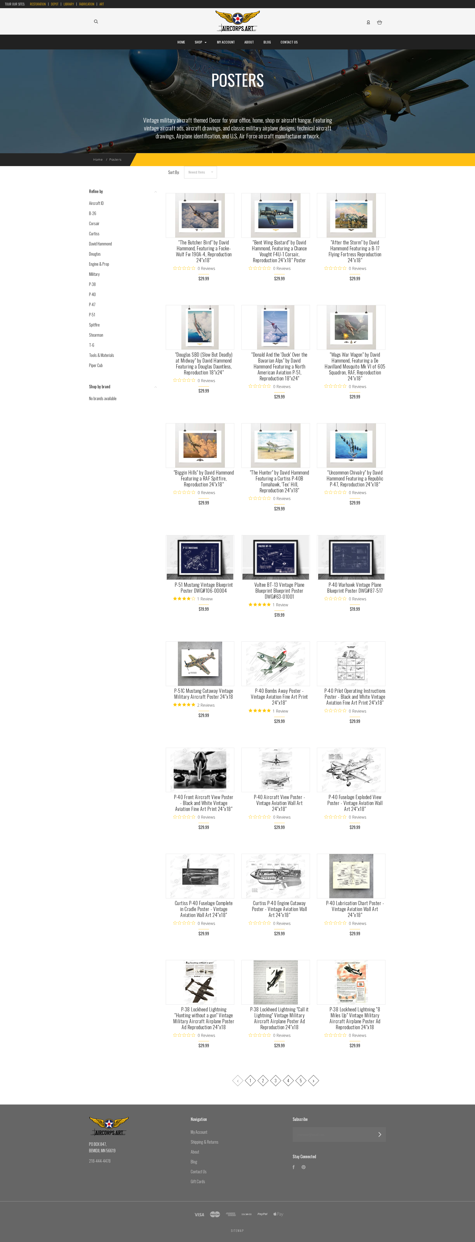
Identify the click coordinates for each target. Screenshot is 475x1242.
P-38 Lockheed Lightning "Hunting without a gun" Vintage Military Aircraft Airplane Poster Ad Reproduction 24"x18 (204, 1018)
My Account (226, 41)
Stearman (96, 335)
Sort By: (173, 172)
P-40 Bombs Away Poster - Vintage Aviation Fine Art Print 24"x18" (279, 696)
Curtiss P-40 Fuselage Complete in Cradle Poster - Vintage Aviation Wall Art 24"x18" (204, 908)
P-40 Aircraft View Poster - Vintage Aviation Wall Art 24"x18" (279, 802)
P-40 (92, 294)
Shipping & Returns (204, 1142)
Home (181, 41)
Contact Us (289, 41)
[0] (379, 22)
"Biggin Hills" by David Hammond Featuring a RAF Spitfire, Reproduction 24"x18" (204, 478)
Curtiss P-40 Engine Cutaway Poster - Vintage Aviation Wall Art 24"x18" (279, 908)
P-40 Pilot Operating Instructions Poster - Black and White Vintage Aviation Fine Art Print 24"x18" (355, 696)
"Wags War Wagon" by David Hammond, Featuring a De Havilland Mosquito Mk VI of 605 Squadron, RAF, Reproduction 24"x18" (355, 366)
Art (101, 3)
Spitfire (94, 325)
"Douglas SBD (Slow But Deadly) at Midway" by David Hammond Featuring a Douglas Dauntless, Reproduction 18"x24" (204, 363)
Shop (199, 41)
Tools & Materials (101, 355)
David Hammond (100, 244)
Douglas (95, 254)
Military (94, 274)
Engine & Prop (99, 264)
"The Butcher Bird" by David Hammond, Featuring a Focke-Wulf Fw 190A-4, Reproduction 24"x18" (204, 251)
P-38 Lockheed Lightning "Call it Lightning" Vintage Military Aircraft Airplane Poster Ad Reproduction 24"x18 (279, 1018)
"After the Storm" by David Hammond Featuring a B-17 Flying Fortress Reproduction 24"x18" (355, 251)
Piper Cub (96, 365)
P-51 (92, 315)
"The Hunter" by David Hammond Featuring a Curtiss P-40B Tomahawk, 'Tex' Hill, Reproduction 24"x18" (279, 481)
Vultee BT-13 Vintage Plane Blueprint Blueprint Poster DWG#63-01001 (279, 590)
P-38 (92, 284)
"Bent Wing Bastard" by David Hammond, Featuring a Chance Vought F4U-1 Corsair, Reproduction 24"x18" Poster (279, 251)
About (249, 41)
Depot (54, 3)
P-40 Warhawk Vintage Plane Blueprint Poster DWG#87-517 (355, 587)
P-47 (92, 304)
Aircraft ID (96, 203)
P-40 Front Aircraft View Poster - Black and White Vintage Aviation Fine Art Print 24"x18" (204, 802)
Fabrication (86, 3)
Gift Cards (198, 1181)
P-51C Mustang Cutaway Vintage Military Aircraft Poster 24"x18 (203, 693)
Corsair (94, 223)
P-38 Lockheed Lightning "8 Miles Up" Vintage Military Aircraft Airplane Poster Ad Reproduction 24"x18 (355, 1018)
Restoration (38, 3)
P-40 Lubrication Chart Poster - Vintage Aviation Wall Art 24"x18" (355, 908)
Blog (267, 41)
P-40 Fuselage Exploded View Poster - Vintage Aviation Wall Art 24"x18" (354, 802)
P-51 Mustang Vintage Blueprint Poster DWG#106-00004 (204, 587)
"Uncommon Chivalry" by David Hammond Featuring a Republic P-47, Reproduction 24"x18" (355, 478)
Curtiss (94, 234)
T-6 (91, 345)
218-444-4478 (100, 1161)
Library (69, 3)
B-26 (92, 213)
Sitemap (237, 1230)
